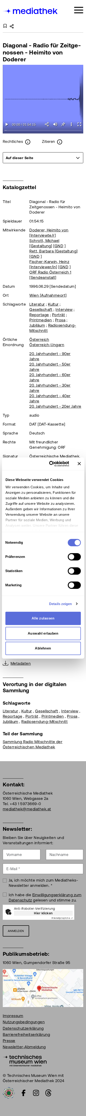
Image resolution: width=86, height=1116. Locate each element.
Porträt (58, 314)
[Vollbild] (79, 124)
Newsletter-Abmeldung (24, 1047)
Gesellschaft (41, 309)
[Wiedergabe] (7, 124)
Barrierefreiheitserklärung (26, 1034)
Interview (63, 309)
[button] (71, 124)
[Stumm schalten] (55, 124)
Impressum (13, 1015)
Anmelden (16, 931)
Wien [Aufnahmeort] (48, 295)
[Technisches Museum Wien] (25, 1060)
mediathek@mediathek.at (27, 809)
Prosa (60, 320)
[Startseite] (30, 11)
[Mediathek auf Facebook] (23, 1092)
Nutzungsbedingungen (24, 1022)
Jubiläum (37, 325)
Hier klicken (43, 913)
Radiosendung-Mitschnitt (44, 721)
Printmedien (40, 320)
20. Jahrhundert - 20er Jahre (55, 406)
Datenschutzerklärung (23, 1028)
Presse (9, 1040)
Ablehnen (43, 648)
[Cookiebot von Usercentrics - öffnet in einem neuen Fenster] (51, 464)
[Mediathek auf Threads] (48, 1093)
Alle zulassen (43, 618)
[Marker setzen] (63, 124)
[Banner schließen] (79, 463)
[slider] (43, 130)
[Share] (47, 124)
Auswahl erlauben (43, 633)
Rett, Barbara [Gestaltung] (53, 251)
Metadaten (21, 663)
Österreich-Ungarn (46, 344)
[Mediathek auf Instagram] (36, 1093)
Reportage (39, 314)
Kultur (53, 304)
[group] (43, 157)
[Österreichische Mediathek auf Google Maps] (43, 987)
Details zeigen (60, 604)
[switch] (74, 556)
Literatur (37, 304)
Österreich (39, 339)
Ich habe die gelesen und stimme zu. (45, 897)
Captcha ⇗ (62, 918)
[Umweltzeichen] (9, 1092)
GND (59, 246)
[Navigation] (78, 10)
